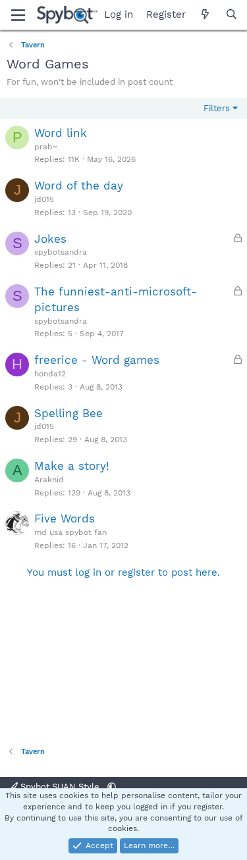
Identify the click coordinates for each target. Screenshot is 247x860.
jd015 (44, 199)
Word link (60, 132)
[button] (112, 786)
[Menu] (18, 15)
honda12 (50, 373)
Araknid (49, 479)
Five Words (64, 518)
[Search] (231, 15)
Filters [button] (217, 108)
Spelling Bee (68, 413)
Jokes (50, 238)
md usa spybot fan (70, 532)
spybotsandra (60, 252)
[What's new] (205, 15)
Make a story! (71, 465)
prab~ (45, 146)
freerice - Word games (96, 360)
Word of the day (78, 185)
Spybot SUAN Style (60, 787)
